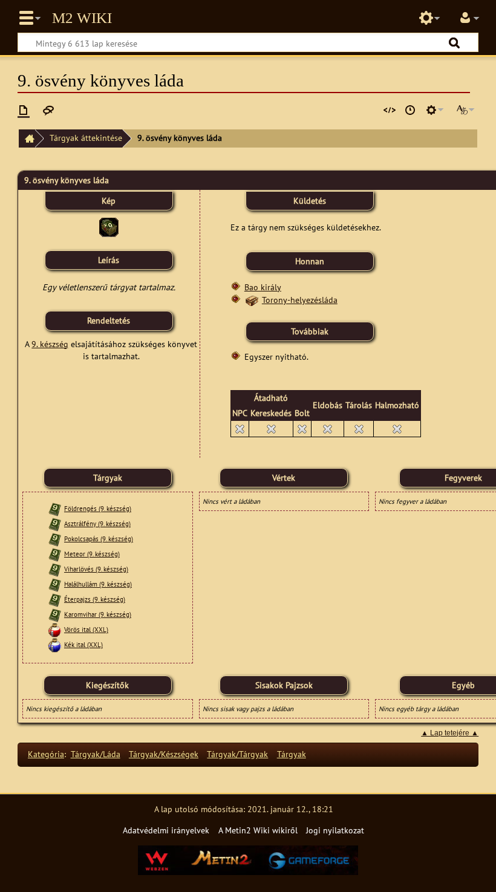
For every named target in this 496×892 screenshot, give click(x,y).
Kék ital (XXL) (83, 644)
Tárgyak (291, 754)
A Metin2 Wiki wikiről (258, 830)
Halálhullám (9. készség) (98, 584)
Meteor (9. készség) (92, 554)
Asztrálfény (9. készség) (97, 523)
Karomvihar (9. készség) (97, 614)
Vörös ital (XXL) (86, 629)
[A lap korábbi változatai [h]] (410, 110)
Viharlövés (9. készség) (96, 569)
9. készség (49, 344)
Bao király (262, 287)
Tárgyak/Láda (95, 754)
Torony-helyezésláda (300, 299)
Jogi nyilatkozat (335, 830)
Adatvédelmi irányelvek (166, 830)
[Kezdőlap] (26, 138)
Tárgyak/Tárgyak (237, 754)
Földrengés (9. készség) (97, 508)
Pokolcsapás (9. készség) (98, 539)
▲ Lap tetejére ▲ (449, 733)
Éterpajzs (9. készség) (94, 599)
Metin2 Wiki (82, 18)
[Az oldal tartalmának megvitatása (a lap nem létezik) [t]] (48, 110)
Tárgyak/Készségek (163, 754)
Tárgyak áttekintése (86, 137)
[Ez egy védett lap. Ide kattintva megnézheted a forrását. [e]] (389, 110)
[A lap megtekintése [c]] (24, 110)
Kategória (46, 754)
